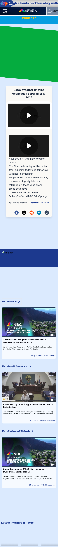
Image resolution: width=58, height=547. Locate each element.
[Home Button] (28, 11)
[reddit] (31, 212)
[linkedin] (39, 212)
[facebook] (16, 212)
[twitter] (24, 212)
